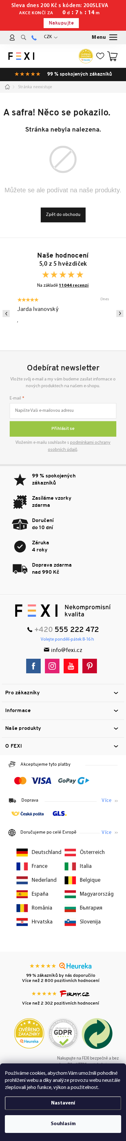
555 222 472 (77, 630)
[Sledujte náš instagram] (54, 666)
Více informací (109, 800)
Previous (6, 313)
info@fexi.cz (66, 650)
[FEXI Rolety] (63, 610)
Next (119, 313)
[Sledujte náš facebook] (35, 666)
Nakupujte (61, 23)
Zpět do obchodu (63, 214)
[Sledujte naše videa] (72, 666)
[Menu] (105, 37)
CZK (48, 37)
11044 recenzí (74, 285)
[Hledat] (23, 37)
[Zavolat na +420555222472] (34, 37)
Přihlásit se (63, 428)
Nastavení (63, 1103)
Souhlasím (63, 1123)
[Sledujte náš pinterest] (91, 666)
